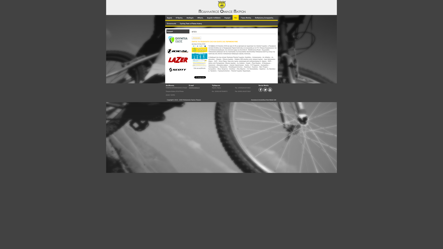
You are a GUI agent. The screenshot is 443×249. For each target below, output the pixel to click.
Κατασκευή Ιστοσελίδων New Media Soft (263, 100)
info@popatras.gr (194, 88)
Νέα (195, 32)
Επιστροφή (196, 38)
